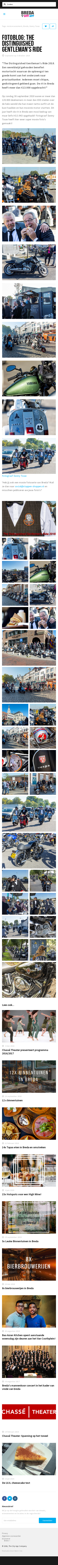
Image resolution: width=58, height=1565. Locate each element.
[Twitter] (9, 1498)
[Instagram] (15, 1498)
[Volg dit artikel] (45, 26)
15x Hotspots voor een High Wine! (21, 1194)
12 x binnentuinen (12, 1100)
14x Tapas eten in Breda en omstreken (24, 1147)
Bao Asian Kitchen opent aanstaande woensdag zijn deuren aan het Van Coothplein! (28, 1336)
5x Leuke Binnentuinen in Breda (20, 1241)
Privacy (5, 1533)
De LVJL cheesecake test (16, 1482)
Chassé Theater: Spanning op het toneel (25, 1435)
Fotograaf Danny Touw (14, 475)
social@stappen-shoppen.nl (29, 486)
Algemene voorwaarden (11, 1536)
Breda (6, 1540)
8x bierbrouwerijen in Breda (18, 1288)
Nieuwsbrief (7, 1506)
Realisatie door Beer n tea (12, 1551)
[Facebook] (4, 1498)
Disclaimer (6, 1539)
